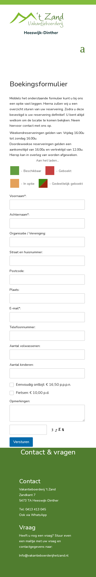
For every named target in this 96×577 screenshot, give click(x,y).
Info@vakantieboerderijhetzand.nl (44, 555)
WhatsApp (39, 515)
